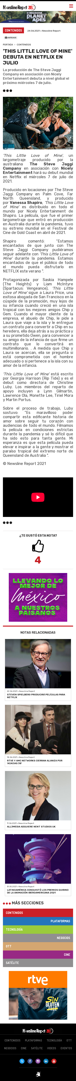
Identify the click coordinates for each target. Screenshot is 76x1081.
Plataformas (60, 921)
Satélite (12, 963)
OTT (8, 946)
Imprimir (11, 38)
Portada (8, 44)
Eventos (66, 1048)
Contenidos (24, 44)
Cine (67, 955)
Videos (51, 1048)
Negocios (63, 938)
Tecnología (14, 929)
